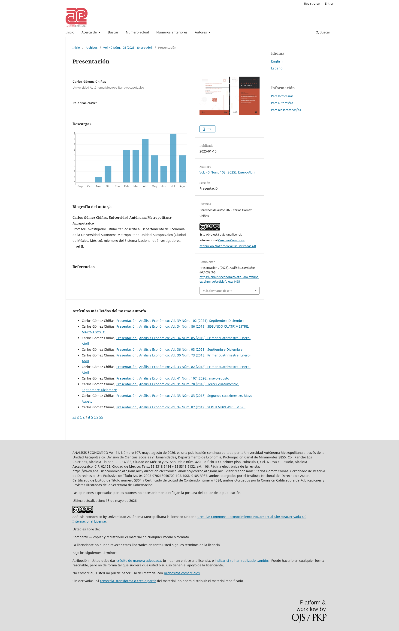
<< (74, 417)
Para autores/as (282, 103)
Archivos (91, 47)
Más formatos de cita (217, 291)
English (277, 61)
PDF (209, 129)
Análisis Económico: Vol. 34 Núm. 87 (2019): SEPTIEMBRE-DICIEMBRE (192, 407)
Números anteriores (171, 32)
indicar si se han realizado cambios (242, 560)
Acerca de (90, 32)
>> (101, 417)
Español (277, 68)
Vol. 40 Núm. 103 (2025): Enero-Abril (127, 47)
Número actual (137, 32)
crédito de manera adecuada (138, 560)
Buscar (113, 32)
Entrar (329, 3)
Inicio (70, 32)
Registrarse (312, 3)
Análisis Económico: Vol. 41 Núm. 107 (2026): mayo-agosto (184, 378)
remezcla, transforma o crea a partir (128, 581)
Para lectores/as (282, 96)
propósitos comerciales (182, 573)
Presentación (126, 320)
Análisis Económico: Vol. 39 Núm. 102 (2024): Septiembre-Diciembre (191, 320)
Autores (201, 32)
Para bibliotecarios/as (286, 110)
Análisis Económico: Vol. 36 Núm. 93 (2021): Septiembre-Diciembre (190, 349)
